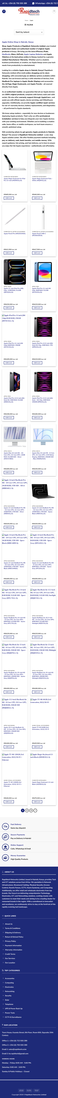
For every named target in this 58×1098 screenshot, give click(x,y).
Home (26, 20)
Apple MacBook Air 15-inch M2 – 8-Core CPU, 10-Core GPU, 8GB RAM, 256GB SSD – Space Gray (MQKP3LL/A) (14, 675)
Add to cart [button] (8, 198)
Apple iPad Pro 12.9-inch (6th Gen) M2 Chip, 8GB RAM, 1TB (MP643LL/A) (42, 345)
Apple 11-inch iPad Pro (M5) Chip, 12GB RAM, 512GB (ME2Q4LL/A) (13, 290)
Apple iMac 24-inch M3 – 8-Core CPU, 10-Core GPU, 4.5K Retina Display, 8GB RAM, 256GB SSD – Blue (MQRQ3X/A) (43, 456)
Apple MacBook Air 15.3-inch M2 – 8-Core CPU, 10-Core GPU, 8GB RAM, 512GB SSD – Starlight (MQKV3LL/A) (43, 620)
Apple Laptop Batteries (33, 54)
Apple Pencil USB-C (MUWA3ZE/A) (39, 234)
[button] (4, 11)
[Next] (35, 810)
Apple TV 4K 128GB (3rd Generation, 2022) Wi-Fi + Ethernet (13, 784)
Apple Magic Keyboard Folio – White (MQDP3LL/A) (42, 179)
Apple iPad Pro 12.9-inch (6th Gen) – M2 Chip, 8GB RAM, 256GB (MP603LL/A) (42, 400)
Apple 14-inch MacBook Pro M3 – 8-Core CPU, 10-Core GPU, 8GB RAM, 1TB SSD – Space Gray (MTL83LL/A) (43, 566)
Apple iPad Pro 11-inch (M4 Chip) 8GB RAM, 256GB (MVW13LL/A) (13, 345)
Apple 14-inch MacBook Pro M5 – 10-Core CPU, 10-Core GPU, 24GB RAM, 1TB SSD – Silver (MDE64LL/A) (14, 511)
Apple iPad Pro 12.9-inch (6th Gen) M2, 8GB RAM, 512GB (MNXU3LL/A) (14, 400)
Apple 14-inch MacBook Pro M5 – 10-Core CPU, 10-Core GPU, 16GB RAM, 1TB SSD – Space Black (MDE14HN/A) (14, 566)
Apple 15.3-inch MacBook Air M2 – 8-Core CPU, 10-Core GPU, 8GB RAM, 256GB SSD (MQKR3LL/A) (15, 730)
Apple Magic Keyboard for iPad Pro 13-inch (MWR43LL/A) (14, 179)
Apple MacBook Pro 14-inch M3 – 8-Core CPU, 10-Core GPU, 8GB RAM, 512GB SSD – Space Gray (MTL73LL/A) (14, 620)
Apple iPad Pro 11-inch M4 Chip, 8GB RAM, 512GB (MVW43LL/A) (41, 290)
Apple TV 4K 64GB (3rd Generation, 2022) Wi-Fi (40, 728)
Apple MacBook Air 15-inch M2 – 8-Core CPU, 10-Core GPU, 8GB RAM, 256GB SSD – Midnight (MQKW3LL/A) (42, 675)
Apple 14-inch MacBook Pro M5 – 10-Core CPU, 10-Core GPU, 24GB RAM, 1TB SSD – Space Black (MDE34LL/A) (43, 511)
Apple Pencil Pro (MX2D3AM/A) (14, 234)
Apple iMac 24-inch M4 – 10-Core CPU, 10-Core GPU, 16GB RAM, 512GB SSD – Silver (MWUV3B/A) (14, 456)
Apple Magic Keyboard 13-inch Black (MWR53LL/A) (42, 783)
